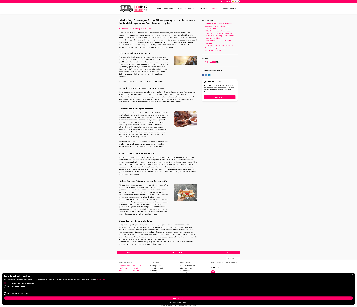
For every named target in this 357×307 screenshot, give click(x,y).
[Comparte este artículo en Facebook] (203, 75)
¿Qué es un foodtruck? (123, 269)
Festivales (135, 268)
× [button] (352, 274)
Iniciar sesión (226, 1)
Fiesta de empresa (135, 272)
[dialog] (178, 289)
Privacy (194, 305)
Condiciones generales (185, 305)
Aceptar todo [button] (178, 298)
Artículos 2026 (210, 62)
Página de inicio (124, 266)
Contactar (220, 97)
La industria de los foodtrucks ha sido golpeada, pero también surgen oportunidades (218, 26)
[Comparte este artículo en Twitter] (206, 75)
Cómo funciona (137, 266)
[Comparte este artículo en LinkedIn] (209, 75)
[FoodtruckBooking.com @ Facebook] (213, 272)
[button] (178, 302)
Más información (101, 279)
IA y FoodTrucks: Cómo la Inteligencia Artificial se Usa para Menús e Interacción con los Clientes (219, 48)
